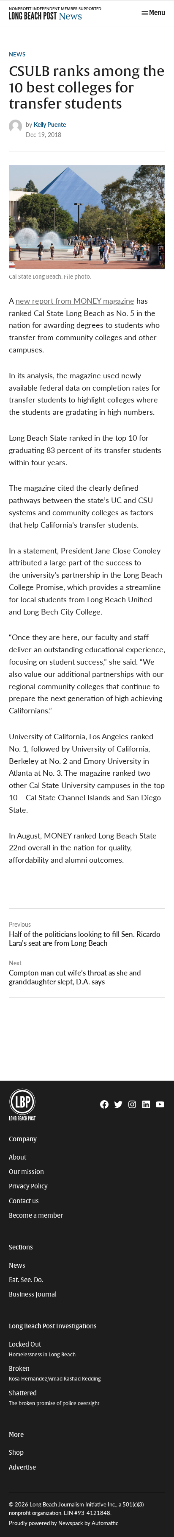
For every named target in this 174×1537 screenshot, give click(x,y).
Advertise (22, 1467)
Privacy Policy (28, 1186)
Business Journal (33, 1294)
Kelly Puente (50, 124)
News (17, 54)
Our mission (26, 1172)
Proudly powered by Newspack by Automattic (63, 1523)
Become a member (36, 1215)
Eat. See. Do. (26, 1280)
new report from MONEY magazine (75, 300)
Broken (55, 1373)
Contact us (24, 1201)
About (17, 1157)
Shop (16, 1452)
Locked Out (42, 1349)
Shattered (54, 1398)
